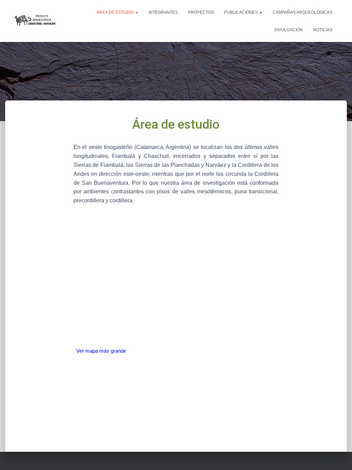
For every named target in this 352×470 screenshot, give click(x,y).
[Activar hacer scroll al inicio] (338, 456)
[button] (136, 12)
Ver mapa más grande (101, 351)
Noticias (322, 30)
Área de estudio (116, 12)
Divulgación (288, 30)
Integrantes (163, 12)
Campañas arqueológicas (302, 12)
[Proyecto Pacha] (35, 21)
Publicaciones (241, 12)
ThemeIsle (326, 460)
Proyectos (201, 12)
